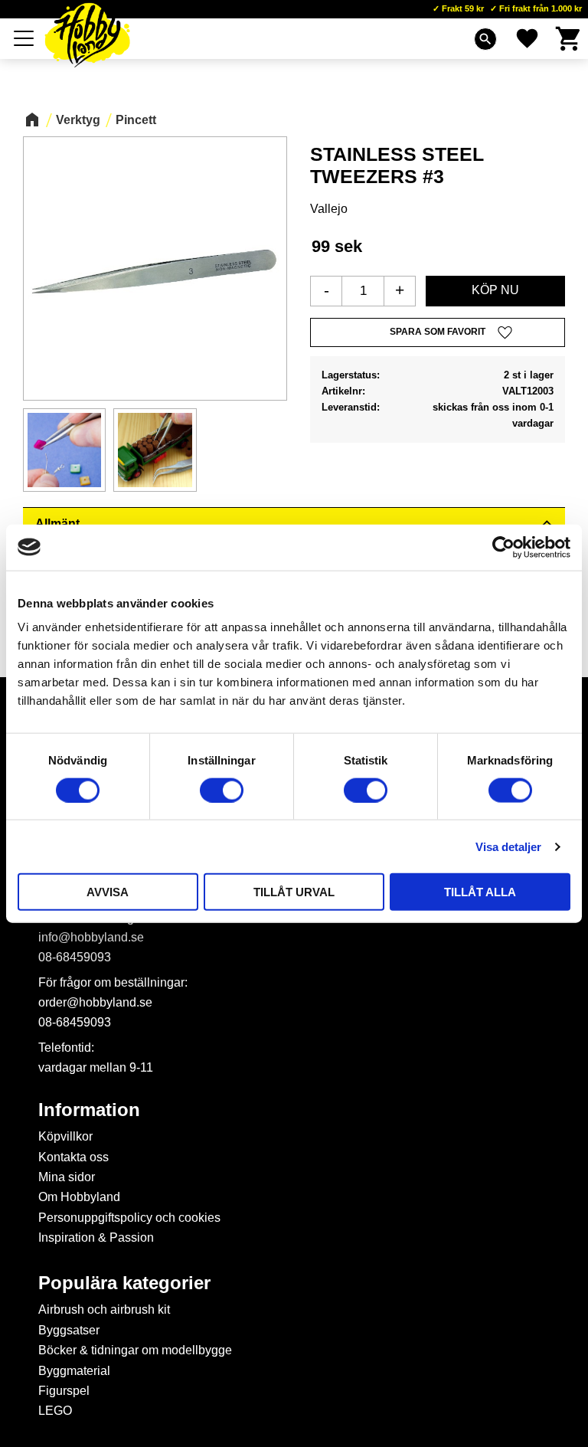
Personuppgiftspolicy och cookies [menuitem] (129, 1217)
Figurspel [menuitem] (64, 1390)
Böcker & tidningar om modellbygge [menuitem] (135, 1350)
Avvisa (108, 892)
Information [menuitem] (89, 1110)
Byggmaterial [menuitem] (74, 1370)
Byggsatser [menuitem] (69, 1330)
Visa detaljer (508, 846)
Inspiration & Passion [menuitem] (96, 1237)
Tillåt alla (480, 892)
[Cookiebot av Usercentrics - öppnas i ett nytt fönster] (503, 546)
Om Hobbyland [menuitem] (79, 1196)
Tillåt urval (294, 892)
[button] (24, 38)
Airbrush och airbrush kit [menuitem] (104, 1309)
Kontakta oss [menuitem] (73, 1157)
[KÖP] (495, 291)
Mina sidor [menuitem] (66, 1176)
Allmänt (57, 523)
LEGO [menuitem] (55, 1410)
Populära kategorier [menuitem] (124, 1283)
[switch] (221, 790)
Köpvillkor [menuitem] (65, 1136)
